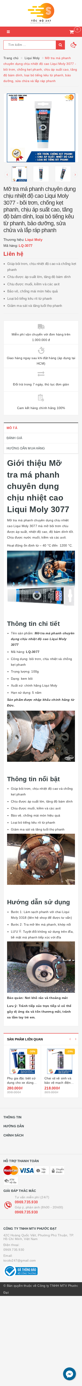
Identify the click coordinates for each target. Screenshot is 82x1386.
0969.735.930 (26, 1202)
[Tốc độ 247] (41, 13)
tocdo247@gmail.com (19, 1260)
